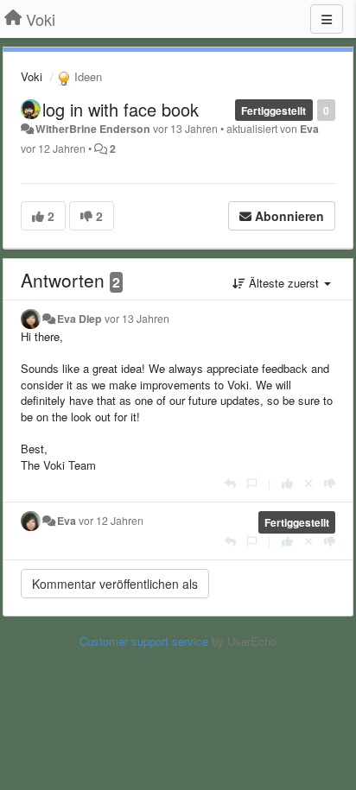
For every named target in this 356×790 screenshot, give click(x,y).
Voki (31, 76)
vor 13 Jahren (137, 318)
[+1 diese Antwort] (287, 483)
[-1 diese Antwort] (329, 483)
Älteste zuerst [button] (283, 283)
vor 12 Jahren (111, 520)
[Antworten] (230, 483)
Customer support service (143, 641)
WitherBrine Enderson (92, 128)
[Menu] (326, 19)
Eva (309, 128)
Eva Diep (79, 318)
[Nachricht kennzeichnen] (252, 483)
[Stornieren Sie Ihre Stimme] (308, 483)
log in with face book (120, 109)
